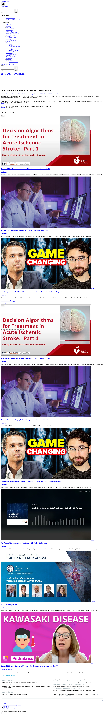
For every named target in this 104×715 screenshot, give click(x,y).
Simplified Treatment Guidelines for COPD (10, 679)
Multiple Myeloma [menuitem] (13, 48)
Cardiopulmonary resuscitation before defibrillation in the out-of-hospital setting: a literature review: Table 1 (74, 679)
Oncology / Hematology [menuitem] (11, 42)
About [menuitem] (4, 703)
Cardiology (3, 94)
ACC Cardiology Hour (9, 604)
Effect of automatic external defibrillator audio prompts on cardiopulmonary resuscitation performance (73, 682)
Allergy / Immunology (7, 669)
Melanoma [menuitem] (11, 28)
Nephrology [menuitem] (9, 36)
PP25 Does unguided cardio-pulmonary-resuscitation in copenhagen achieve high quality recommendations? (75, 694)
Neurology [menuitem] (8, 39)
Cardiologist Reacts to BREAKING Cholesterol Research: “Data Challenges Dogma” (31, 292)
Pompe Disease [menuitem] (12, 40)
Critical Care (9, 94)
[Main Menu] (3, 4)
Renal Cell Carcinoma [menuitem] (14, 50)
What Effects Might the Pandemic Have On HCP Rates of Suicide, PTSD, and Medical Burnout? (21, 691)
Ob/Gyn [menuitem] (8, 41)
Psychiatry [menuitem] (8, 59)
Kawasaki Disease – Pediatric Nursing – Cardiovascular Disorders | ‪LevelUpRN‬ (29, 666)
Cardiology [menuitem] (8, 26)
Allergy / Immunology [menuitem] (11, 24)
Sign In (2, 6)
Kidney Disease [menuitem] (12, 37)
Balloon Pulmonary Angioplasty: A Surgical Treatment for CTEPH (25, 230)
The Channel (12, 73)
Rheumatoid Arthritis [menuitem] (13, 62)
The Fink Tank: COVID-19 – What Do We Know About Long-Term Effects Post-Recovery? (20, 682)
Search (2, 8)
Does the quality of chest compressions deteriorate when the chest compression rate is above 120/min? (74, 690)
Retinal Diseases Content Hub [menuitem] (13, 19)
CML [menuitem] (10, 44)
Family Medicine (26, 94)
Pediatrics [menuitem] (8, 55)
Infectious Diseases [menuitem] (10, 35)
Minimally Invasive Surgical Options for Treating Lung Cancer (14, 694)
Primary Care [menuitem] (9, 58)
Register (5, 6)
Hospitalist (33, 94)
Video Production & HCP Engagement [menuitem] (12, 705)
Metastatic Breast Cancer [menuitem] (14, 46)
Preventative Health (55, 94)
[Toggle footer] (1, 713)
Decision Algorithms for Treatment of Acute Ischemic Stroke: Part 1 (25, 169)
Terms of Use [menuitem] (6, 707)
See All (7, 303)
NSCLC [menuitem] (11, 49)
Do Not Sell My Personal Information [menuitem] (11, 708)
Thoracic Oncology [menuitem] (13, 51)
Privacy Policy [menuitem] (6, 706)
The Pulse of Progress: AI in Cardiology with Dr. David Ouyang (24, 543)
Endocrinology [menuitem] (9, 30)
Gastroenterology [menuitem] (10, 31)
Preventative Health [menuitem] (10, 56)
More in (8, 301)
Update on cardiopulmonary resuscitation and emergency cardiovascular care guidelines (71, 686)
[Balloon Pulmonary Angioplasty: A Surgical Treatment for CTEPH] (46, 227)
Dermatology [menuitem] (9, 27)
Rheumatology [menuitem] (9, 60)
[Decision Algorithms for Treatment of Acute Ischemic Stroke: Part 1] (46, 165)
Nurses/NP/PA (47, 94)
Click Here (3, 103)
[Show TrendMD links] (102, 700)
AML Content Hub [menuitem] (10, 18)
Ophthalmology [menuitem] (9, 53)
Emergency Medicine (17, 94)
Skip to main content (5, 1)
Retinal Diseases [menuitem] (12, 54)
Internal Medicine (40, 94)
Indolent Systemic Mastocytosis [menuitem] (13, 33)
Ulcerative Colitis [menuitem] (13, 32)
